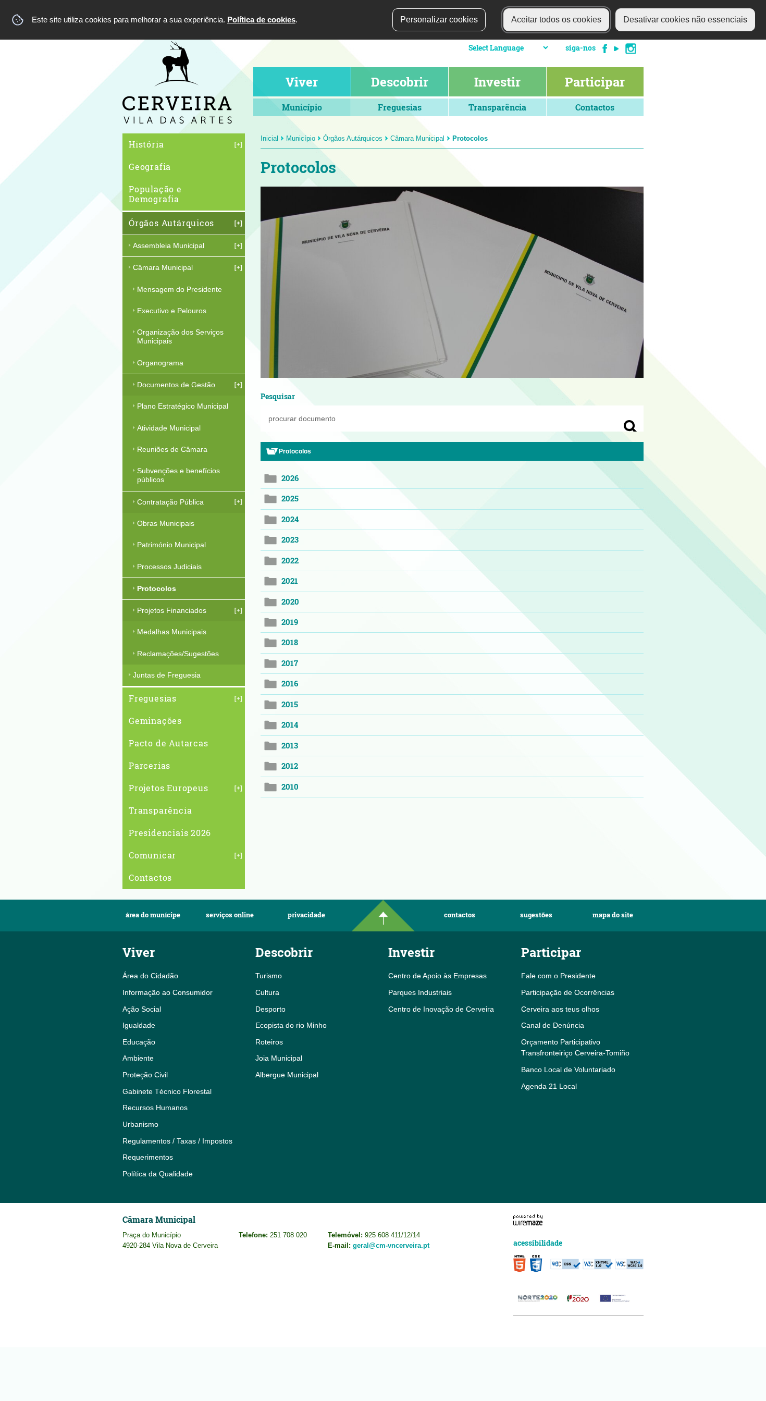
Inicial (269, 138)
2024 (290, 519)
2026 (290, 478)
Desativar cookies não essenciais (685, 19)
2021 (289, 580)
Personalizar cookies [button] (439, 19)
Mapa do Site (612, 915)
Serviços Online (230, 915)
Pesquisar (278, 396)
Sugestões (536, 915)
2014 (289, 724)
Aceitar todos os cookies (556, 19)
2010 (290, 786)
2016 (289, 683)
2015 (289, 704)
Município (300, 138)
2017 (289, 663)
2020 (290, 601)
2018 (289, 642)
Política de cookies (261, 19)
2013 (289, 745)
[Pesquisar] (630, 427)
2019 (289, 622)
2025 (290, 498)
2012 (289, 765)
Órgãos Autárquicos (352, 138)
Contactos (459, 915)
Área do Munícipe (153, 915)
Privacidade (306, 915)
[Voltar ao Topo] (382, 915)
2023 (290, 539)
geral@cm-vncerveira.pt (391, 1245)
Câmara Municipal (417, 138)
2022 (290, 560)
